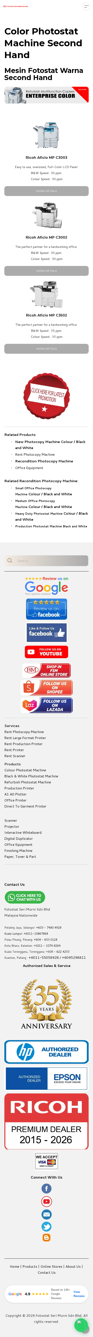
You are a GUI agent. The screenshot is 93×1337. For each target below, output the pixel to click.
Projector (11, 826)
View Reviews (79, 1294)
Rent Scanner (15, 755)
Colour (45, 513)
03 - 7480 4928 (50, 927)
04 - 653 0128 (47, 940)
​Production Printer (19, 788)
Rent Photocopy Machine (35, 454)
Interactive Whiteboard (23, 832)
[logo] (16, 6)
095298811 (76, 957)
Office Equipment (29, 467)
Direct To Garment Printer (25, 806)
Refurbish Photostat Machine (27, 782)
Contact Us (47, 1272)
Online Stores (51, 1266)
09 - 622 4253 (59, 952)
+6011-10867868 (36, 934)
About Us (73, 1266)
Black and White (57, 493)
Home (14, 1266)
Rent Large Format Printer (25, 737)
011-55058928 (46, 957)
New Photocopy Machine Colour (44, 441)
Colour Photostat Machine (25, 769)
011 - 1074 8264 (49, 946)
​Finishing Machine (18, 850)
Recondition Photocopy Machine (44, 461)
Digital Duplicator (18, 838)
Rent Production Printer (23, 743)
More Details (46, 191)
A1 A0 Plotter (15, 794)
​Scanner (10, 820)
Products (29, 1266)
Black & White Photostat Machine (31, 775)
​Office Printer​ (15, 800)
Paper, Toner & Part (20, 856)
